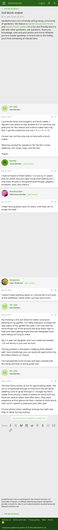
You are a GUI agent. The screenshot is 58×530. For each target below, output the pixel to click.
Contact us (6, 520)
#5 (55, 315)
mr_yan (7, 16)
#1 (55, 117)
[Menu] (4, 3)
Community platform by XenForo (24, 527)
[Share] (51, 116)
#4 (55, 290)
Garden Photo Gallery (16, 26)
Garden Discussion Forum (40, 23)
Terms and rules (19, 520)
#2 (55, 171)
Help (44, 520)
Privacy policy (34, 520)
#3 (55, 202)
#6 (55, 381)
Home (50, 520)
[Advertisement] (29, 72)
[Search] (54, 3)
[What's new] (49, 3)
